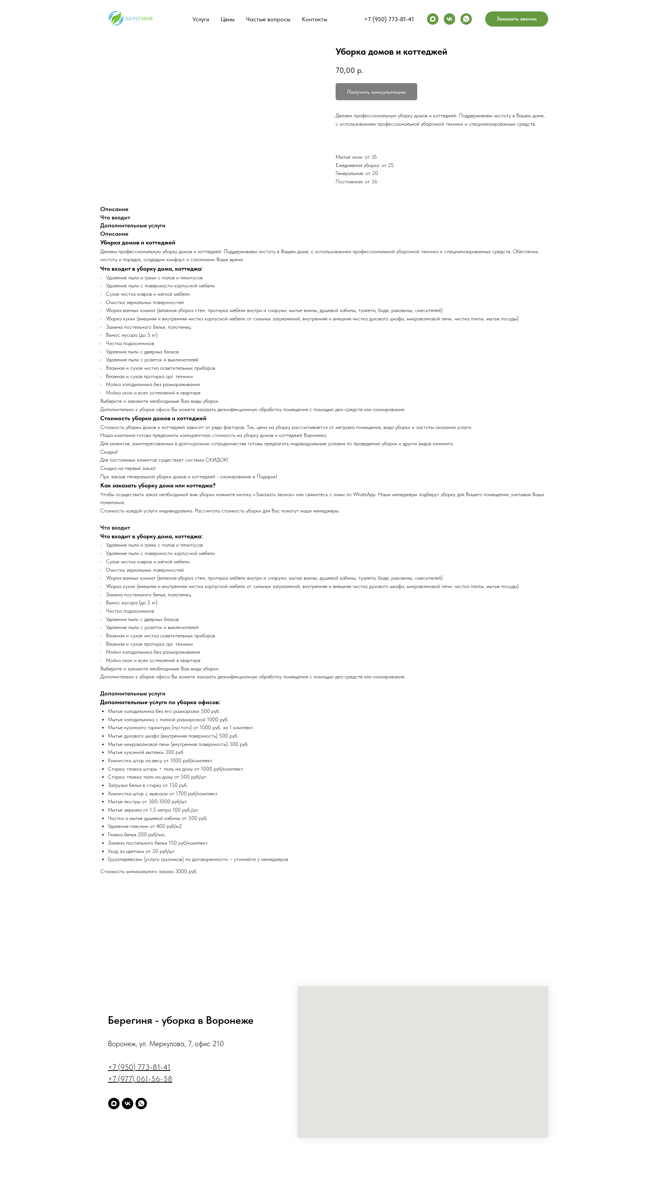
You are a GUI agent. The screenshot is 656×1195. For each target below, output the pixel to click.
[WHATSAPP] (141, 1103)
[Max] (432, 19)
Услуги (200, 19)
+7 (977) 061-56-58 (140, 1078)
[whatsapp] (466, 19)
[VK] (449, 19)
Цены (228, 19)
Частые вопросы (268, 19)
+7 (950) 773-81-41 (389, 19)
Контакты (314, 19)
